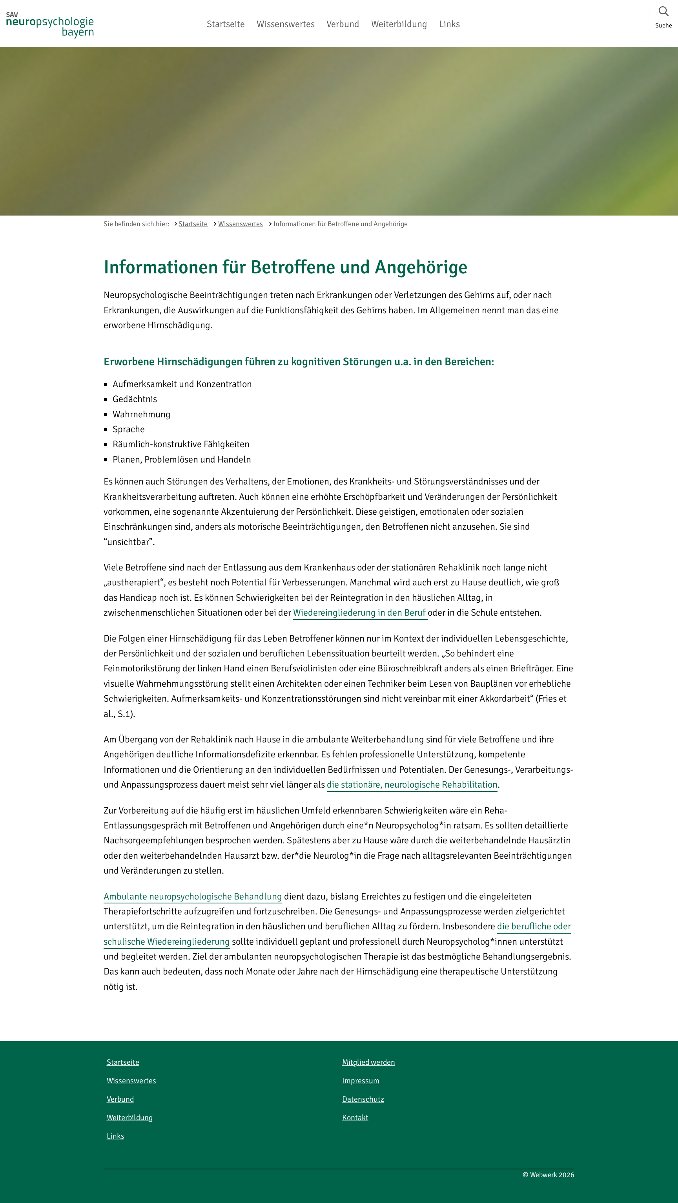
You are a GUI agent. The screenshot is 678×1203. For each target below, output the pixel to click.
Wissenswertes (286, 24)
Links (449, 24)
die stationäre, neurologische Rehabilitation (412, 784)
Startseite (226, 24)
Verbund (342, 24)
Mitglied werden (368, 1062)
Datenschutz (363, 1099)
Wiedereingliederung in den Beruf (360, 612)
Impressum (360, 1081)
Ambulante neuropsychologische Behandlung (193, 896)
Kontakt (355, 1118)
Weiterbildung (399, 24)
